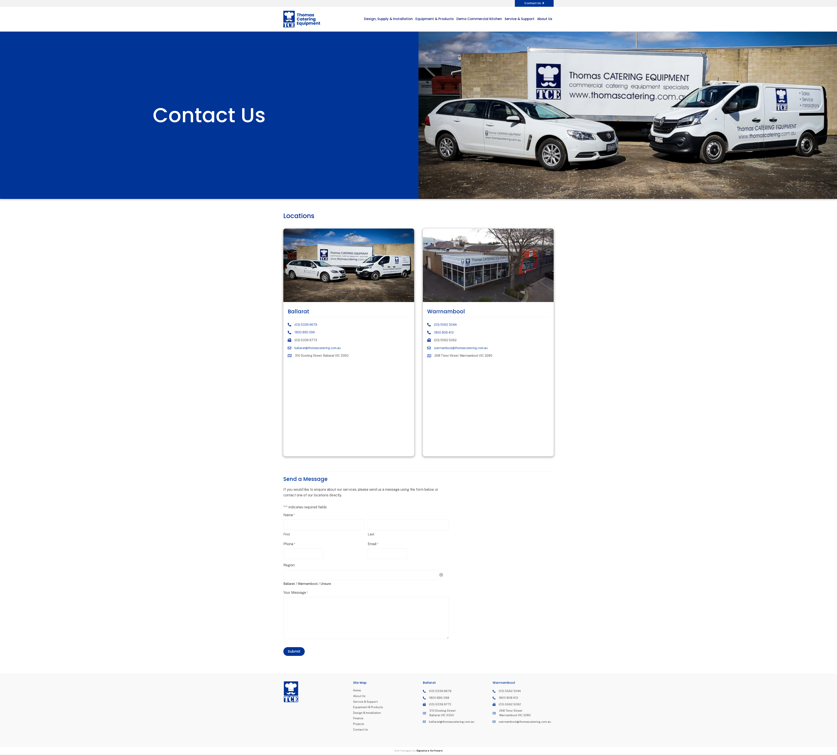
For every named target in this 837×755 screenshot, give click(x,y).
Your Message (295, 592)
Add (441, 575)
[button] (534, 3)
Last (371, 534)
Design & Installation (367, 712)
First (286, 534)
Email (373, 544)
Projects (358, 724)
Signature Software (429, 750)
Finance (358, 718)
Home (357, 690)
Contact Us (360, 729)
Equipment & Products (368, 707)
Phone (289, 544)
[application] (488, 265)
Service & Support (365, 701)
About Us (359, 696)
